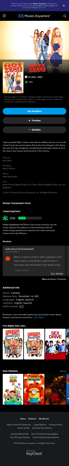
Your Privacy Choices (20, 437)
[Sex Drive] (55, 344)
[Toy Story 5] (13, 389)
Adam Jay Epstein (10, 176)
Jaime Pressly (8, 184)
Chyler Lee (56, 184)
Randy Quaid (20, 184)
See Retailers (34, 111)
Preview (36, 120)
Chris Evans (32, 184)
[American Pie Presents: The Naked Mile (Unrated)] (34, 344)
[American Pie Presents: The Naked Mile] (13, 344)
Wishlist (36, 129)
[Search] (64, 16)
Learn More (38, 317)
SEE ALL (63, 371)
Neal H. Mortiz (9, 168)
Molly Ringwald (44, 184)
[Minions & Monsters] (34, 389)
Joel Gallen (7, 160)
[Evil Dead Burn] (55, 389)
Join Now (42, 7)
